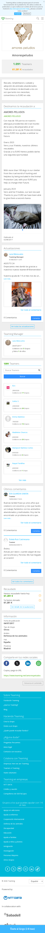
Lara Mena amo (16, 254)
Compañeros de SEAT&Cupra (15, 794)
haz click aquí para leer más (19, 9)
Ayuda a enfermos (11, 815)
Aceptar (18, 14)
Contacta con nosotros (13, 751)
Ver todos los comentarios (22, 581)
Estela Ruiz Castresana (19, 539)
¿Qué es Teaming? (11, 705)
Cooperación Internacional (14, 819)
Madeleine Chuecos (19, 432)
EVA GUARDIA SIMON (18, 493)
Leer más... (8, 279)
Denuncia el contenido (33, 683)
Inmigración (8, 846)
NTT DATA (8, 784)
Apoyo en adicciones (12, 810)
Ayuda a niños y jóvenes (13, 842)
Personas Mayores (11, 855)
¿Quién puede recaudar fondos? (16, 730)
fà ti (13, 386)
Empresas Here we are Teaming (16, 763)
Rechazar (27, 14)
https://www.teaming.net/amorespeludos (22, 675)
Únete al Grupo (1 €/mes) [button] (22, 928)
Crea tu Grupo (9, 721)
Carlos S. (15, 401)
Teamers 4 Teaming (11, 768)
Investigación (9, 851)
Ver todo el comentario (31, 310)
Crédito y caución (10, 789)
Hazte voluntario (10, 773)
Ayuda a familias (10, 837)
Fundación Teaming (11, 700)
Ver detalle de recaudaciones (22, 607)
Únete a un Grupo (10, 726)
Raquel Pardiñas (18, 463)
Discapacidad (9, 828)
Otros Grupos (9, 860)
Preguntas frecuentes (12, 742)
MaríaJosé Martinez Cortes (22, 448)
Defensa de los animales (13, 824)
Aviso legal (8, 747)
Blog (5, 709)
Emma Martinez (18, 417)
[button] (22, 229)
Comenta (36, 318)
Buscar (22, 376)
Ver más (22, 480)
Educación (8, 833)
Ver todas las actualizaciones (22, 326)
